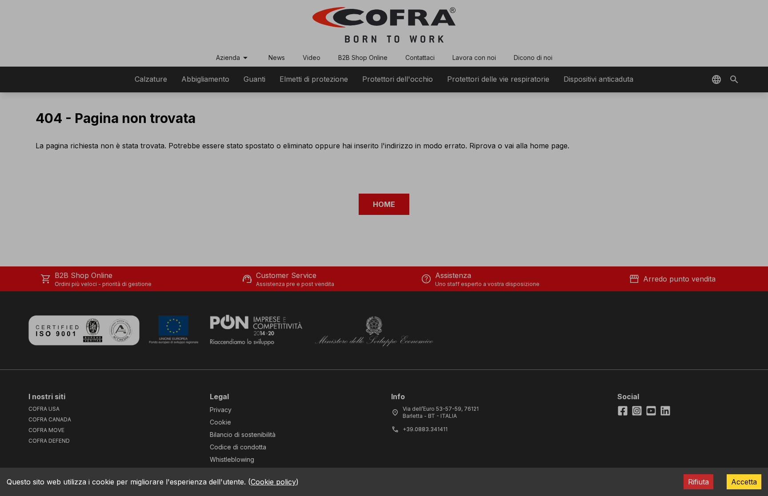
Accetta (744, 481)
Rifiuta (698, 481)
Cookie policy (273, 481)
